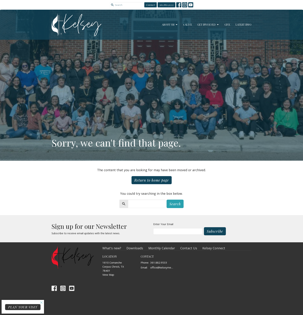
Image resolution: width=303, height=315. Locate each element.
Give (227, 24)
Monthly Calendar (161, 248)
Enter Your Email (163, 224)
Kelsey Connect (213, 248)
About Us (168, 24)
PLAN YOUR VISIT (22, 307)
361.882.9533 (166, 4)
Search (175, 203)
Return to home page (151, 180)
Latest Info (243, 24)
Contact (150, 4)
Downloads (134, 248)
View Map (108, 274)
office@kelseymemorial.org (162, 267)
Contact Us (188, 248)
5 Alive (187, 24)
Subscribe (215, 231)
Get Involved (206, 24)
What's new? (111, 248)
